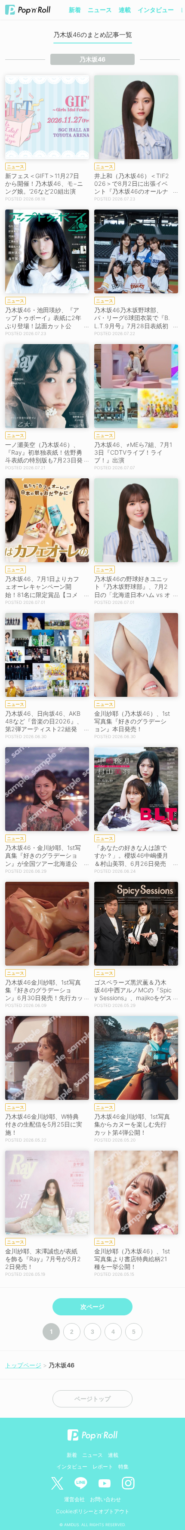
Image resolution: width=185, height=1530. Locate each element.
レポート (102, 1466)
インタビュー (156, 9)
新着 (75, 9)
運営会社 (74, 1499)
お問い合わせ (105, 1499)
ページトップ (92, 1398)
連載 (125, 9)
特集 (123, 1466)
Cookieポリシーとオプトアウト (93, 1511)
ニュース (100, 9)
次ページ (92, 1306)
